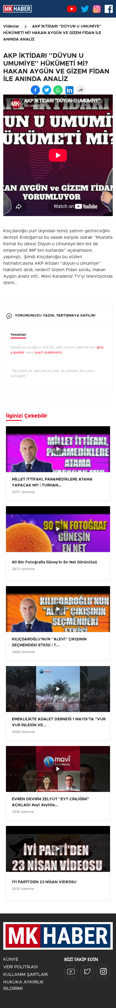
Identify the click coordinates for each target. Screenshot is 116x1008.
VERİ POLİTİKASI (20, 967)
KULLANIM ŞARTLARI (25, 974)
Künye (10, 959)
